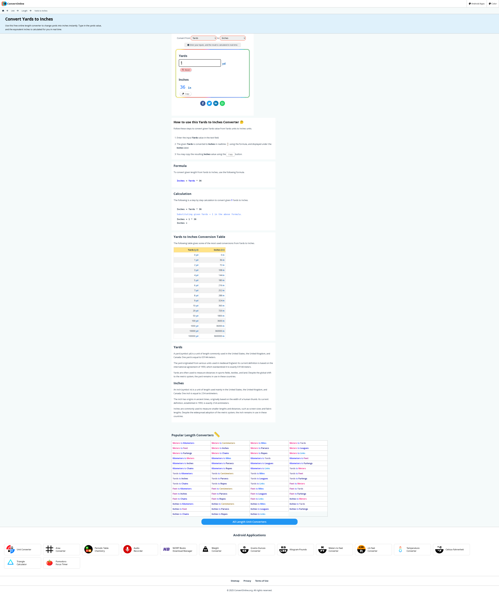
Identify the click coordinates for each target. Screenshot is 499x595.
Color (494, 3)
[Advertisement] (275, 74)
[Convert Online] (3, 10)
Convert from (183, 38)
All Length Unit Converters (249, 522)
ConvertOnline (15, 3)
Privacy (247, 580)
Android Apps (478, 3)
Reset (187, 70)
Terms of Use (261, 580)
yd (224, 63)
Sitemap (235, 580)
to (183, 443)
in (189, 87)
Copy (187, 94)
